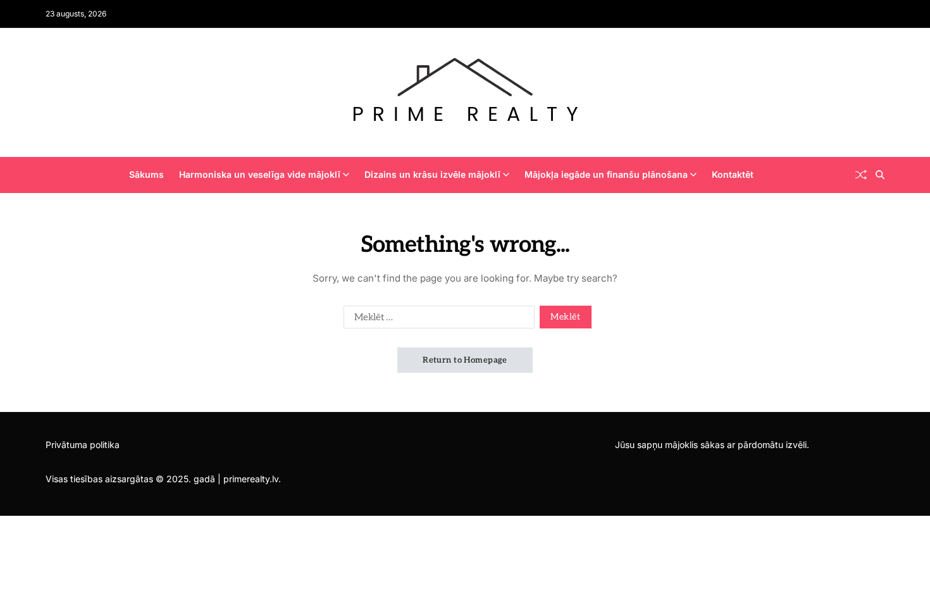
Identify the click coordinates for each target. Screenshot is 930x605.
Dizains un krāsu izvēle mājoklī (432, 174)
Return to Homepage (465, 360)
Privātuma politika (83, 444)
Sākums (146, 174)
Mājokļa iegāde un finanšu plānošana (606, 174)
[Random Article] (861, 174)
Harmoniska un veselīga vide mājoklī (259, 174)
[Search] (880, 174)
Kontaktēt (732, 174)
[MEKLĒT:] (436, 320)
